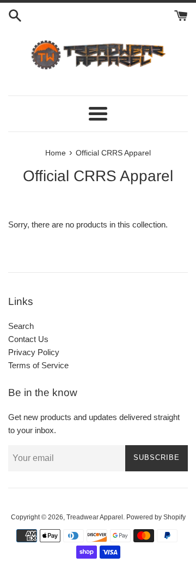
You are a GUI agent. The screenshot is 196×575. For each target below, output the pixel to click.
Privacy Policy (33, 352)
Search (21, 326)
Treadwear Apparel (94, 517)
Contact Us (28, 339)
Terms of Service (38, 365)
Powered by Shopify (156, 517)
